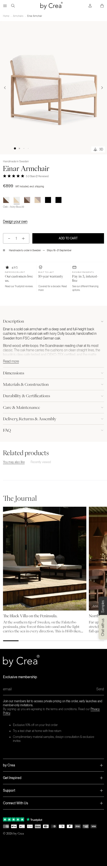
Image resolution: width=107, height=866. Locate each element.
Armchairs (18, 15)
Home (6, 15)
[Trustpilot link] (13, 819)
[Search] (13, 6)
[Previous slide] (5, 88)
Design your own (15, 221)
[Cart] (102, 6)
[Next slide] (102, 88)
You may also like (14, 462)
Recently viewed (41, 462)
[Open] (5, 6)
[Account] (90, 6)
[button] (15, 148)
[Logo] (51, 5)
